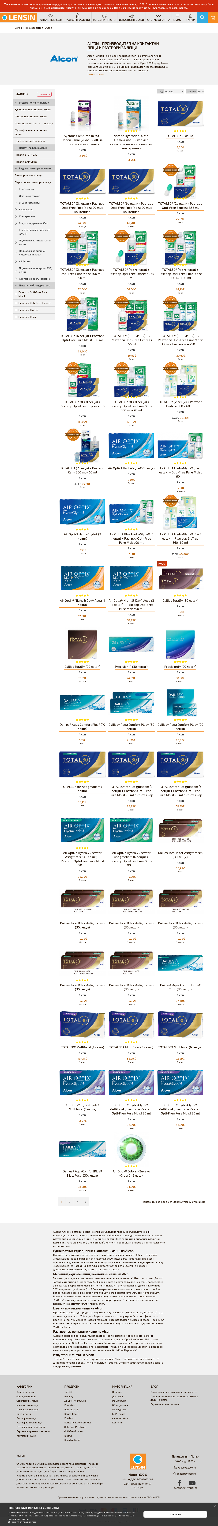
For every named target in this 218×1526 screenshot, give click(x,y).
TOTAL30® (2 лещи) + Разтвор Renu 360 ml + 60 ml (82, 470)
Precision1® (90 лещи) (180, 666)
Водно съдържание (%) (33, 223)
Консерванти (27, 216)
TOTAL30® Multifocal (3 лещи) (131, 1047)
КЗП (157, 1497)
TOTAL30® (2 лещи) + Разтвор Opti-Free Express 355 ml (180, 205)
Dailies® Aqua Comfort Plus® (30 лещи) (131, 727)
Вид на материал (29, 202)
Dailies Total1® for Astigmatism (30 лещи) (180, 855)
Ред (161, 91)
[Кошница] (213, 17)
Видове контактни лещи (34, 102)
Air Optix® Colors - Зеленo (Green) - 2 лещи (131, 1173)
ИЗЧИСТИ (45, 94)
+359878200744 (187, 1467)
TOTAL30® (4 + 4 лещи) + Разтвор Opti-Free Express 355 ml (131, 274)
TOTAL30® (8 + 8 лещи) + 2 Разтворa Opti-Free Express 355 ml (131, 340)
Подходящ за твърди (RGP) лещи (35, 270)
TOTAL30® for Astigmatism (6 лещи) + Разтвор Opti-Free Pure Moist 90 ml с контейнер (180, 791)
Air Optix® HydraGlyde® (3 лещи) (82, 536)
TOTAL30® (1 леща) (180, 136)
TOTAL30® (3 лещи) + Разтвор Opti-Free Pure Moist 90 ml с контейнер (82, 207)
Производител (34, 27)
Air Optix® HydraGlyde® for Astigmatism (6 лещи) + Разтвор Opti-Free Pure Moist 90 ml (131, 859)
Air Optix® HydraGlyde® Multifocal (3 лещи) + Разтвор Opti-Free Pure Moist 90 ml (131, 1109)
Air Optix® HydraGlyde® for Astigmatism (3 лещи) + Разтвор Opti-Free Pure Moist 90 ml (82, 859)
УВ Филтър (25, 261)
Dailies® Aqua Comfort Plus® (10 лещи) (82, 727)
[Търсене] (202, 17)
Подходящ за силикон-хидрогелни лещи (33, 252)
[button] (73, 1522)
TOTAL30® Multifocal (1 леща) (82, 1047)
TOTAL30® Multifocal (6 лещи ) (180, 1047)
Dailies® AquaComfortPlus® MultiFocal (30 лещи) (82, 1173)
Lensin (19, 27)
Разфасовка (26, 209)
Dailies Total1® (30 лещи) (180, 600)
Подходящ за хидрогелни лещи (35, 242)
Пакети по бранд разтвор (34, 285)
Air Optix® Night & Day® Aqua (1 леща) (82, 602)
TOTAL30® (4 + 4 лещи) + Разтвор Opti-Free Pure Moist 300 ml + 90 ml (180, 274)
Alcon (82, 149)
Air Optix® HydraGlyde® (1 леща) (131, 468)
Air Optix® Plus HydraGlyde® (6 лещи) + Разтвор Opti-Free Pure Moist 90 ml (131, 538)
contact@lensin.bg (186, 1473)
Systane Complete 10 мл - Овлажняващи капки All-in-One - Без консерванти (82, 140)
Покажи (192, 91)
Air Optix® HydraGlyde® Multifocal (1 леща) (82, 1107)
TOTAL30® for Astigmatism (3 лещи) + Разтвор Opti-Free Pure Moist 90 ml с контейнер (131, 791)
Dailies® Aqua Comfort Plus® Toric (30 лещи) (180, 987)
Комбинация (26, 188)
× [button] (214, 1506)
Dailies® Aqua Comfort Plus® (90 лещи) (180, 727)
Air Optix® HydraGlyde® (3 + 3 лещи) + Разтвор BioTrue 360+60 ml (180, 538)
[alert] (109, 1514)
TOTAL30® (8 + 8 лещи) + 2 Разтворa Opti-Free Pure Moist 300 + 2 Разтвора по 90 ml (180, 340)
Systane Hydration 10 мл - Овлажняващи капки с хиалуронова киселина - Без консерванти (131, 142)
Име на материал (29, 195)
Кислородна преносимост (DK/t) (34, 231)
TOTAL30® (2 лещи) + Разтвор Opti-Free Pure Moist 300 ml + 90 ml (82, 274)
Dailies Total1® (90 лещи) (82, 666)
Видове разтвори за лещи (35, 168)
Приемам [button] (175, 1514)
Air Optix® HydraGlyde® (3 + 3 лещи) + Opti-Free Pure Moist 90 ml (180, 472)
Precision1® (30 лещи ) (131, 666)
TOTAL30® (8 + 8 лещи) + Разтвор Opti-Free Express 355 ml (82, 406)
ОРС (149, 1497)
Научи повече (95, 73)
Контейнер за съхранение (35, 278)
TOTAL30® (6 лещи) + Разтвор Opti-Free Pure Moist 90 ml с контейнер (131, 207)
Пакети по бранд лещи (33, 147)
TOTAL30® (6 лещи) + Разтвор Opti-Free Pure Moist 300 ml (82, 338)
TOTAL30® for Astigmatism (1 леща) (82, 789)
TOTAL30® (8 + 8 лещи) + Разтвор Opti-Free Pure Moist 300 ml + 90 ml (131, 406)
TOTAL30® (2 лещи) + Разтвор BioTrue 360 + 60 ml (180, 404)
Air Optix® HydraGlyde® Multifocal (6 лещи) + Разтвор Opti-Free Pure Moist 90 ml (180, 1109)
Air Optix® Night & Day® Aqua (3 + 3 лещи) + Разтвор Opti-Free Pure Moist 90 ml (131, 604)
